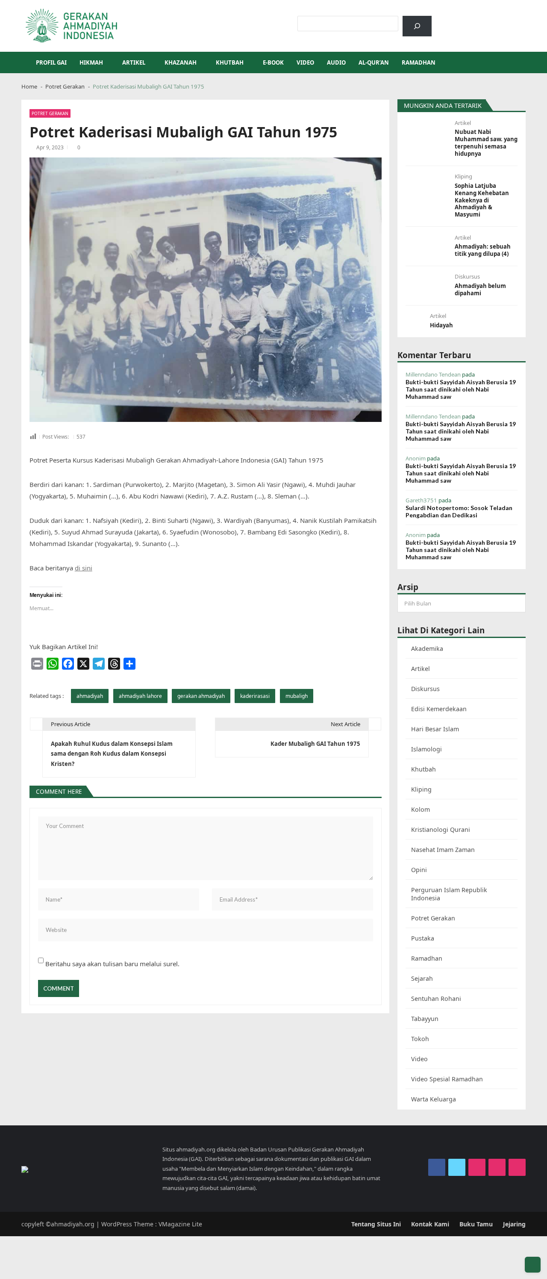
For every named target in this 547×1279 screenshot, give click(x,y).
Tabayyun (424, 1019)
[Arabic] (461, 20)
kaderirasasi (255, 696)
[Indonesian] (449, 20)
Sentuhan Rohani (436, 998)
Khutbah (230, 62)
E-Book (273, 62)
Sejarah (422, 978)
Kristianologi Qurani (440, 829)
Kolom (420, 809)
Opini (419, 870)
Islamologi (426, 749)
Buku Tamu (476, 1224)
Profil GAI (51, 62)
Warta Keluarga (433, 1099)
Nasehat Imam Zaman (443, 850)
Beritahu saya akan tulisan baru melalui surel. (112, 963)
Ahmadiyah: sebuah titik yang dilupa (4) (483, 250)
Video (305, 62)
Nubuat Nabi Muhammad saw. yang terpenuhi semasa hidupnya (486, 142)
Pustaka (422, 938)
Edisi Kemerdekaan (439, 709)
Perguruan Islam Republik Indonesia (449, 894)
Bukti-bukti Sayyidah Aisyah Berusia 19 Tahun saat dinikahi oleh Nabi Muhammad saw (461, 389)
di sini (83, 568)
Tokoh (420, 1039)
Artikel (133, 62)
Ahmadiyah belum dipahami (480, 289)
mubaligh (296, 696)
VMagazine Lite (180, 1224)
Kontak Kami (430, 1224)
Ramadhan (418, 62)
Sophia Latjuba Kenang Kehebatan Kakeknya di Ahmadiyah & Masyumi (482, 200)
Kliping (463, 176)
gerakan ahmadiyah (201, 696)
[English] (472, 20)
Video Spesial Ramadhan (447, 1079)
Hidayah (441, 325)
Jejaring (514, 1224)
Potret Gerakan (50, 113)
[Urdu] (483, 20)
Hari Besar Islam (435, 729)
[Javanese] (494, 20)
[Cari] (417, 26)
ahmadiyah (89, 696)
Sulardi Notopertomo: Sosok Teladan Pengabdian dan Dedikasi (459, 511)
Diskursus (467, 276)
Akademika (427, 648)
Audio (336, 62)
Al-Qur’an (374, 62)
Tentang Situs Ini (376, 1224)
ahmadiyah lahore (140, 696)
